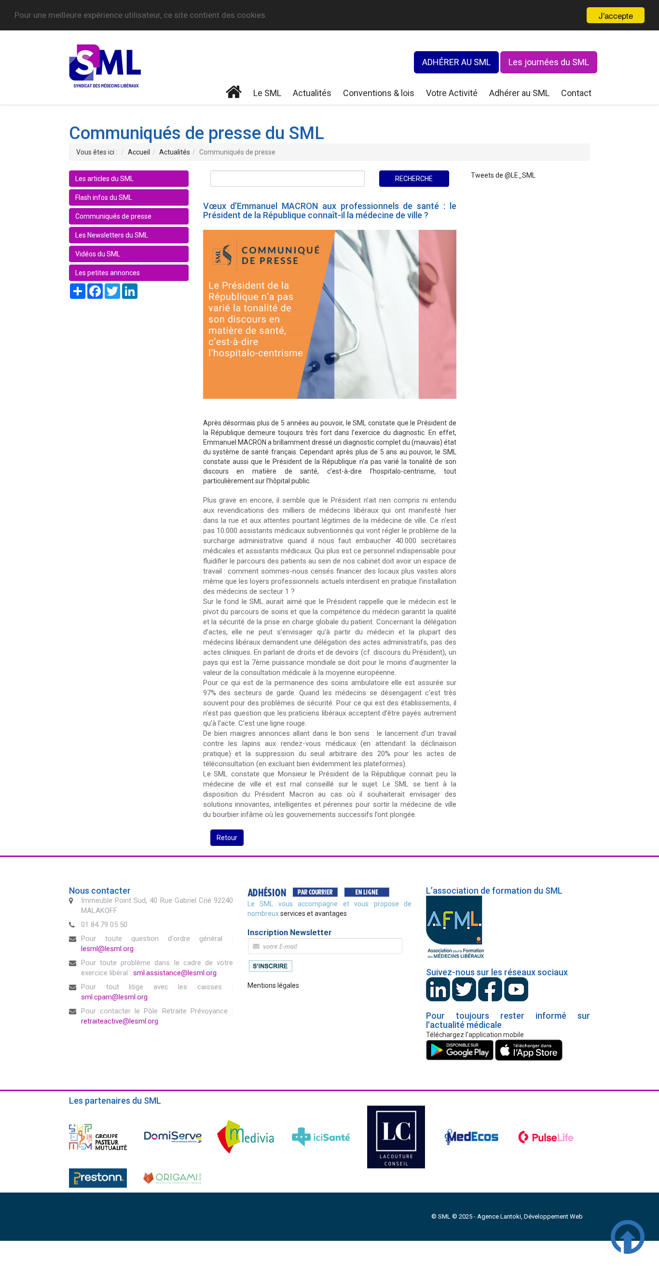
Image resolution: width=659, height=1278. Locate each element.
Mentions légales (273, 985)
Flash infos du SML (103, 197)
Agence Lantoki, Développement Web (530, 1216)
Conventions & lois (378, 93)
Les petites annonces (107, 273)
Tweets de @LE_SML (503, 175)
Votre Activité (452, 93)
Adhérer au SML (519, 93)
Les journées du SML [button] (548, 62)
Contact (576, 93)
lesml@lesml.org (107, 948)
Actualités (312, 93)
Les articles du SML (104, 179)
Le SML (267, 93)
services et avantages (313, 913)
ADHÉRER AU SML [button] (456, 62)
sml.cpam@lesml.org (114, 997)
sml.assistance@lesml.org (175, 973)
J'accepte (616, 15)
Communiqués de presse (113, 216)
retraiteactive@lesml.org (119, 1021)
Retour (227, 838)
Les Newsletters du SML (111, 235)
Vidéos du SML (97, 254)
